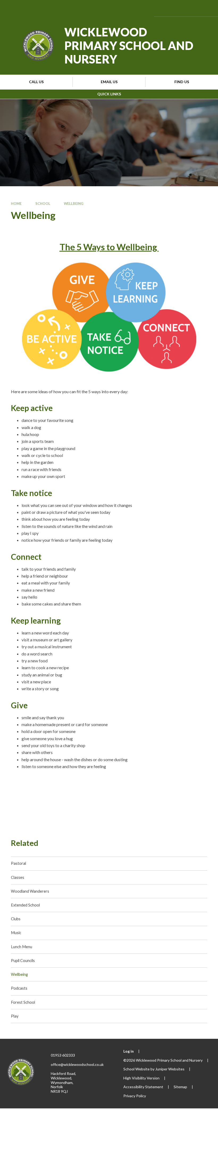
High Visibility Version (141, 1078)
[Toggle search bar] (190, 8)
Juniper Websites (170, 1069)
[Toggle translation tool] (176, 8)
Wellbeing (73, 203)
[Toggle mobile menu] (206, 8)
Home (16, 203)
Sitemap (180, 1086)
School (42, 203)
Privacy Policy (134, 1096)
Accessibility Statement (143, 1086)
